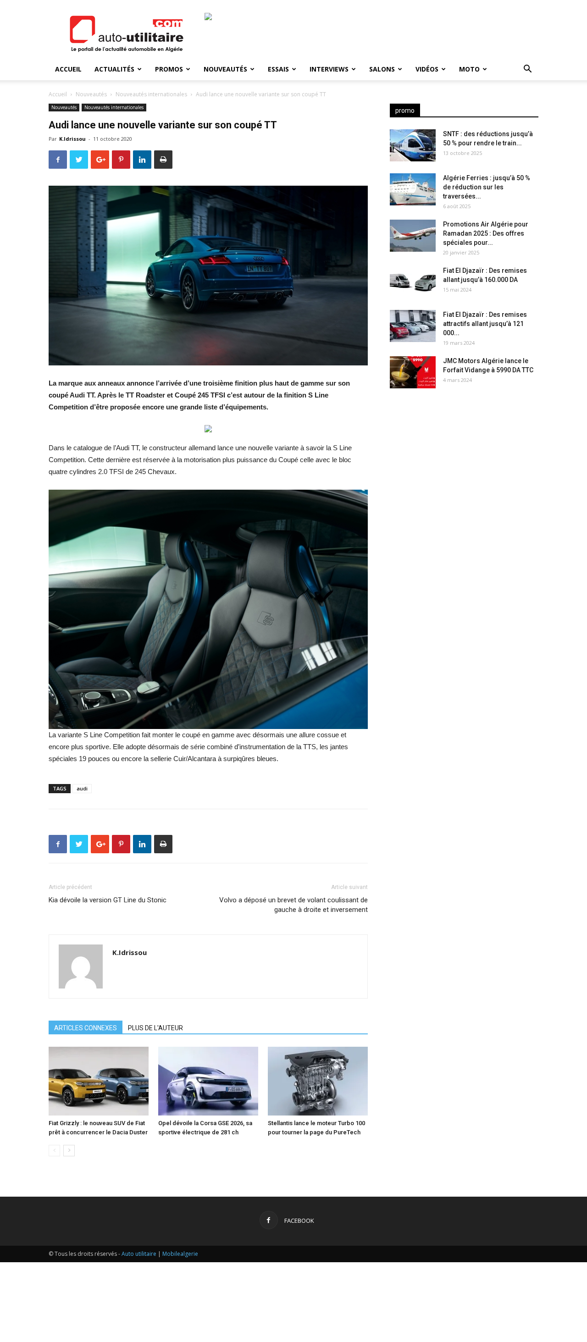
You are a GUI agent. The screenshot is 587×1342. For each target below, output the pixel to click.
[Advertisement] (464, 467)
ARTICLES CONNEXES (85, 1028)
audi (82, 788)
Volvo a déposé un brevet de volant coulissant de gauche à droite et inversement (293, 905)
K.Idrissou (72, 138)
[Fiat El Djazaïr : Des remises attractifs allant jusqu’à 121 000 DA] (413, 326)
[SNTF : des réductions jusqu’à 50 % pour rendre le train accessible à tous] (413, 145)
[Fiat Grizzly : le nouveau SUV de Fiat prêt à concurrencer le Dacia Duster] (99, 1081)
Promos (169, 69)
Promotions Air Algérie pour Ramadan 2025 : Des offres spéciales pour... (485, 233)
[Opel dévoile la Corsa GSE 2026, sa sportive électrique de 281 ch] (208, 1081)
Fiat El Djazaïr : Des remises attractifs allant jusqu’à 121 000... (485, 324)
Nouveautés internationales (151, 94)
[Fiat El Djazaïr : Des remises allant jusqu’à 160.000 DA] (413, 282)
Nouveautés (225, 69)
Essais (278, 69)
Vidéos (426, 69)
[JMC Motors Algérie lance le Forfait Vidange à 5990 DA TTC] (413, 372)
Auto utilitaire (139, 1254)
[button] (527, 70)
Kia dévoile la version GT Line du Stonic (107, 900)
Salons (382, 69)
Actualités (114, 69)
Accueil (68, 69)
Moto (469, 69)
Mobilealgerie (180, 1254)
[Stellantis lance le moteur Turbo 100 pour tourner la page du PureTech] (318, 1081)
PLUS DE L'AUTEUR (155, 1028)
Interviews (329, 69)
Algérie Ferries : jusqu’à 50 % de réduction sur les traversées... (486, 187)
